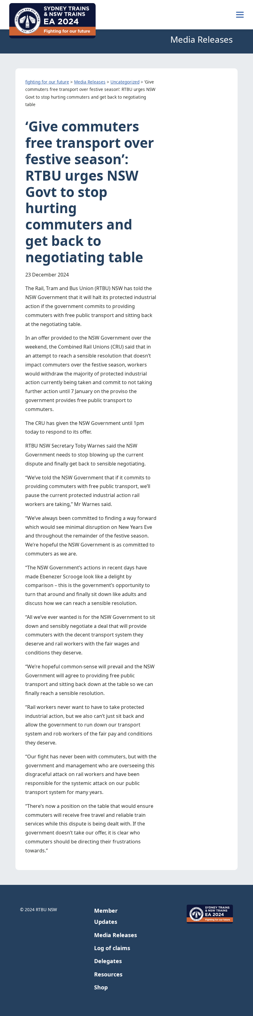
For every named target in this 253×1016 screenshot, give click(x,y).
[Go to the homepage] (52, 20)
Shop (101, 987)
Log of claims (112, 948)
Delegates (108, 961)
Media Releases (115, 935)
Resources (108, 974)
